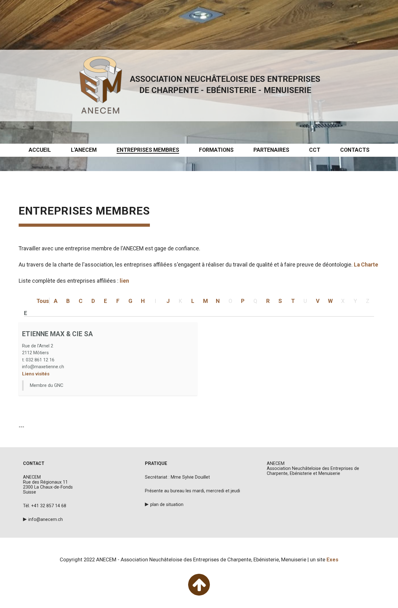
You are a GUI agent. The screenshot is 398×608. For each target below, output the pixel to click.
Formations (216, 150)
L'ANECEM (84, 150)
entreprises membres (148, 150)
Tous (42, 301)
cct (314, 150)
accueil (40, 150)
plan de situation (166, 504)
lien (124, 281)
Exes (332, 559)
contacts (354, 150)
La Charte (366, 265)
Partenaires (271, 150)
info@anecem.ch (45, 519)
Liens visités (35, 374)
